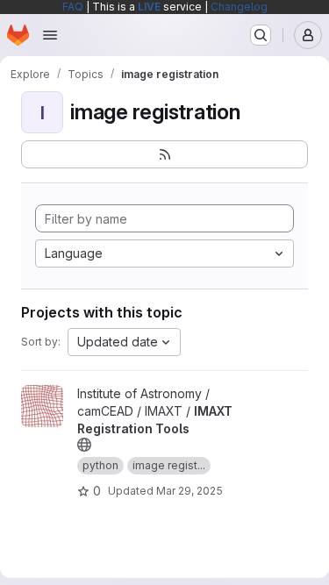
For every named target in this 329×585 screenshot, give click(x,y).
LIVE (149, 6)
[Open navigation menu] (50, 35)
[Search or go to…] (260, 35)
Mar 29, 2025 (189, 490)
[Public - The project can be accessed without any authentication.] (84, 445)
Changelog (239, 6)
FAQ (72, 6)
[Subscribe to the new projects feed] (164, 154)
